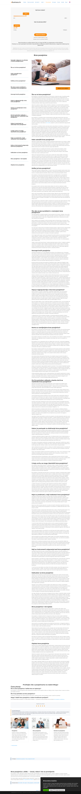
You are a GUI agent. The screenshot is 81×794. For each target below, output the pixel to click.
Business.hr (14, 792)
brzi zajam (25, 779)
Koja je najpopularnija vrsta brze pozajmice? (19, 101)
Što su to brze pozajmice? (18, 67)
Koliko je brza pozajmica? (18, 81)
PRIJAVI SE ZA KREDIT (63, 88)
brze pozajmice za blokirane (59, 699)
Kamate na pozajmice (59, 730)
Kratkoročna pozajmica (21, 758)
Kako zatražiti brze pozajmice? (16, 74)
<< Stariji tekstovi (14, 745)
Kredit (42, 2)
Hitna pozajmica (30, 782)
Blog (66, 2)
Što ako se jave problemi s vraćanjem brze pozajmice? (19, 87)
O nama (58, 2)
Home (37, 790)
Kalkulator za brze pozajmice (19, 152)
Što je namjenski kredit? (30, 758)
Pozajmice (14, 730)
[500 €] (26, 16)
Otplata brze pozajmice (17, 165)
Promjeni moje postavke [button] (59, 790)
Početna (24, 2)
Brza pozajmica (37, 730)
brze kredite (30, 779)
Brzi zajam (54, 2)
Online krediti (36, 782)
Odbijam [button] (51, 790)
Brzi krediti (37, 2)
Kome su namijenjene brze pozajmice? (18, 108)
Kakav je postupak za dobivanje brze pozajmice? (18, 124)
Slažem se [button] (46, 790)
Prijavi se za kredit (30, 2)
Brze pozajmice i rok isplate (19, 158)
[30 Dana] (16, 28)
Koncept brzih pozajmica (18, 94)
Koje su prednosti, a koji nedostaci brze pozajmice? (18, 138)
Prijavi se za (40, 34)
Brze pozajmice (48, 2)
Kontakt (62, 2)
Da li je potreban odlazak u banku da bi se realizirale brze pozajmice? (19, 116)
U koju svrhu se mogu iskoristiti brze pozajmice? (18, 131)
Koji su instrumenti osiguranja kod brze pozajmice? (19, 146)
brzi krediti (48, 122)
